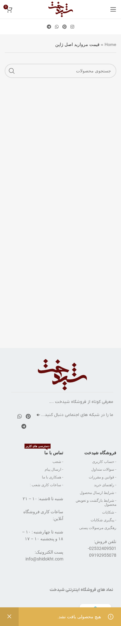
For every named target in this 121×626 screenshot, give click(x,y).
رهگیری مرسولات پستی (97, 528)
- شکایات (109, 512)
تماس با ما (44, 451)
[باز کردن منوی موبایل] (113, 9)
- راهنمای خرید (105, 485)
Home (110, 44)
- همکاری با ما (52, 477)
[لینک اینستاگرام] (72, 27)
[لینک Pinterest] (64, 27)
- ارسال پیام (54, 469)
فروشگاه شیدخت (100, 452)
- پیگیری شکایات (103, 520)
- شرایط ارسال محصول (98, 493)
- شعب (57, 461)
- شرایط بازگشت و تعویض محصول (96, 502)
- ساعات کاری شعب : (46, 485)
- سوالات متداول (103, 469)
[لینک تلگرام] (49, 27)
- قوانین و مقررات (102, 477)
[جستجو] (12, 71)
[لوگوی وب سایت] (60, 9)
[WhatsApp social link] (56, 27)
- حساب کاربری (104, 461)
